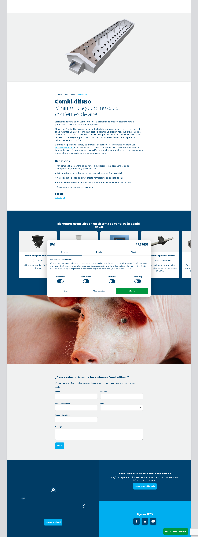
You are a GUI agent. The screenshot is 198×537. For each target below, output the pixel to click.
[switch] (86, 281)
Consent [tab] (64, 252)
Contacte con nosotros (175, 531)
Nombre (58, 391)
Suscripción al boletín (145, 486)
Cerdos (72, 94)
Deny (66, 291)
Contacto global (53, 522)
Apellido (103, 391)
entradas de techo (64, 147)
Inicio (60, 94)
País (102, 403)
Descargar (60, 197)
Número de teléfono (63, 415)
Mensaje (58, 427)
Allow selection (99, 291)
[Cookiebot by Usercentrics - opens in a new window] (138, 244)
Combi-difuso (82, 94)
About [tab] (133, 252)
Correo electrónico (63, 403)
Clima (66, 94)
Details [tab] (99, 252)
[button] (83, 506)
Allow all (132, 291)
